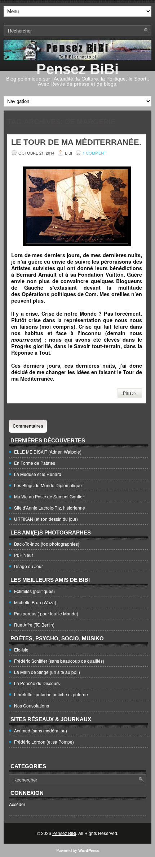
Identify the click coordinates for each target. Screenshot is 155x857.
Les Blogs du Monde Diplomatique (48, 485)
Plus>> (130, 393)
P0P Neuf (23, 555)
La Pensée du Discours (37, 683)
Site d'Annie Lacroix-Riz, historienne (49, 508)
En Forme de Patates (34, 463)
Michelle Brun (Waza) (35, 602)
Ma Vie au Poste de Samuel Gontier (49, 496)
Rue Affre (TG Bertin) (34, 625)
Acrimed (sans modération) (40, 730)
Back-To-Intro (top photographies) (46, 544)
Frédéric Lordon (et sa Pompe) (44, 742)
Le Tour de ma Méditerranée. (76, 142)
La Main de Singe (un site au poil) (47, 672)
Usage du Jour (28, 566)
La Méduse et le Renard (37, 474)
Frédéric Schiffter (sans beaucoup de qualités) (59, 661)
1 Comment (94, 153)
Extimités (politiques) (34, 591)
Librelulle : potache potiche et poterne (51, 694)
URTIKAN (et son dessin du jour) (46, 519)
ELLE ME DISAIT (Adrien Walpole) (47, 452)
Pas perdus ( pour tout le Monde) (46, 613)
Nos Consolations (31, 705)
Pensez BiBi (77, 69)
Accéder (17, 804)
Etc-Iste (21, 649)
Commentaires (28, 426)
